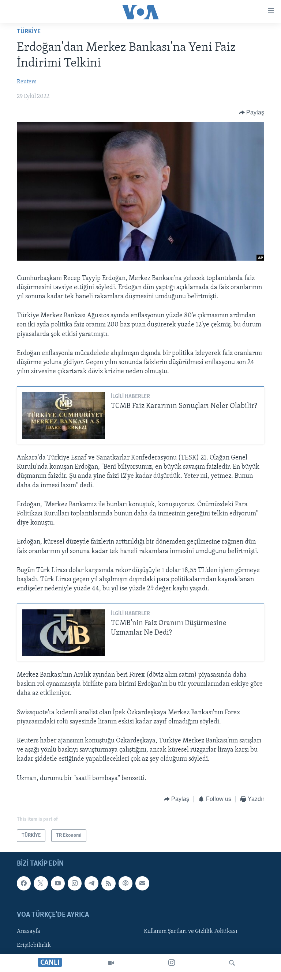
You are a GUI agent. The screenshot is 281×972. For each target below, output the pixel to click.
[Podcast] (125, 883)
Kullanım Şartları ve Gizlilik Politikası (190, 931)
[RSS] (108, 883)
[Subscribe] (142, 883)
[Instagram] (171, 963)
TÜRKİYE (29, 32)
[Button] (252, 112)
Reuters (27, 82)
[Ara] (232, 963)
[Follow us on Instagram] (75, 883)
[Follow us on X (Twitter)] (41, 883)
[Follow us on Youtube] (58, 883)
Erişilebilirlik (34, 945)
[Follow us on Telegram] (91, 883)
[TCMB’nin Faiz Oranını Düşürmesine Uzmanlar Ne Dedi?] (63, 632)
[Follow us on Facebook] (24, 883)
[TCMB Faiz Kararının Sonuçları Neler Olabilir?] (63, 415)
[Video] (111, 963)
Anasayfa (28, 931)
